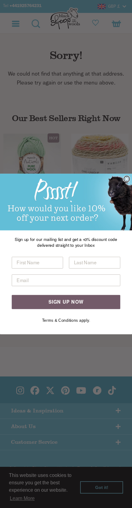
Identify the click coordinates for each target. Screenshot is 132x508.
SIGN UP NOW (66, 301)
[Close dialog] (127, 179)
